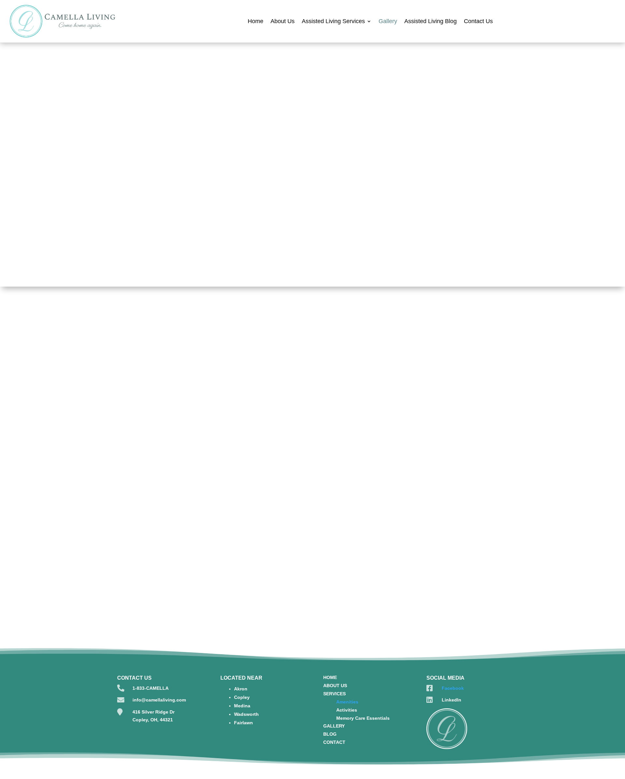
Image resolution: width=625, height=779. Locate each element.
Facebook (453, 688)
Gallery (388, 21)
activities (427, 139)
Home (255, 21)
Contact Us (478, 21)
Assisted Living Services (333, 21)
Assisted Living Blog (430, 21)
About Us (283, 21)
